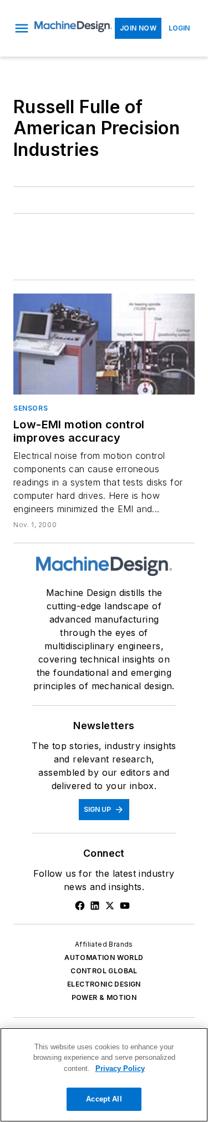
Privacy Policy (120, 1068)
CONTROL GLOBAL (104, 971)
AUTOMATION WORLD (103, 957)
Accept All (103, 1099)
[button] (21, 28)
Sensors (30, 408)
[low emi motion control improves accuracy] (104, 344)
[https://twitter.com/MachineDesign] (109, 905)
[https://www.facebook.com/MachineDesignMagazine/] (79, 905)
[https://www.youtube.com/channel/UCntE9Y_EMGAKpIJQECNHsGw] (124, 905)
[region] (104, 1075)
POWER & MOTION (104, 997)
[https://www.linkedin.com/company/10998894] (94, 905)
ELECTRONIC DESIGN (104, 984)
